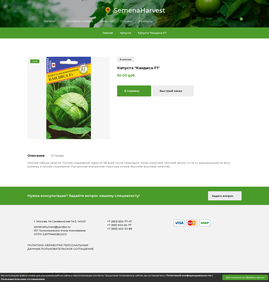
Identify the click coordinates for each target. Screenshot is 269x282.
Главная (107, 33)
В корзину (132, 91)
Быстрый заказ (171, 91)
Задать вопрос (223, 196)
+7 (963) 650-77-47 (119, 221)
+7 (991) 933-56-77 (119, 225)
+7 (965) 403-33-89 (119, 228)
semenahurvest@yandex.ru (52, 227)
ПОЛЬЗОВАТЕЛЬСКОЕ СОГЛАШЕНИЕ (67, 249)
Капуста (125, 33)
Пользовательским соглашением (23, 279)
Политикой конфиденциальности (188, 275)
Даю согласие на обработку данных (245, 277)
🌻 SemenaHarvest (134, 9)
